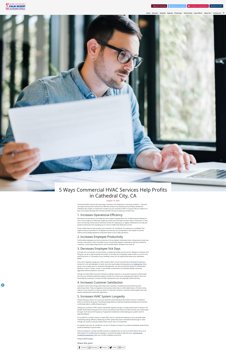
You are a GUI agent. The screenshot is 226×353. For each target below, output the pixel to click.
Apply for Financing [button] (159, 6)
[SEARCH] (224, 12)
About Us (207, 13)
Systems (163, 13)
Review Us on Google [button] (178, 6)
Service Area (188, 13)
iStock (91, 339)
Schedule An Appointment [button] (199, 6)
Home (148, 13)
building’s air (138, 264)
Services (154, 13)
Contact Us (217, 13)
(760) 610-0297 (217, 6)
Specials (170, 13)
